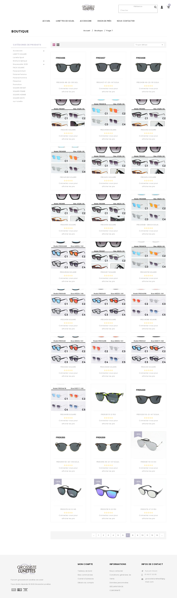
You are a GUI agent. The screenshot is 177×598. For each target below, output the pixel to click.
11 (147, 535)
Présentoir (17, 81)
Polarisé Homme (20, 78)
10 (142, 535)
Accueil (46, 21)
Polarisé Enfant (19, 71)
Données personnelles (119, 583)
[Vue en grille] (54, 44)
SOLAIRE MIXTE (19, 98)
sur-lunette (18, 101)
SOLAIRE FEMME (19, 91)
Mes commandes (85, 575)
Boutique (99, 30)
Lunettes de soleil (65, 21)
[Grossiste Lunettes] (88, 8)
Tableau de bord (85, 571)
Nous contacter (125, 21)
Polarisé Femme (19, 74)
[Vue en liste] (58, 44)
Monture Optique (20, 61)
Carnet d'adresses (86, 579)
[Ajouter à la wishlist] (70, 74)
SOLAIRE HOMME (19, 94)
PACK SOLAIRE (18, 67)
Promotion (17, 84)
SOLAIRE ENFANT (19, 88)
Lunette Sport (18, 57)
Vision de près (104, 21)
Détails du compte (86, 583)
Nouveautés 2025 (20, 64)
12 (152, 535)
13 (157, 535)
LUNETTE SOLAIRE (20, 54)
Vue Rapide (65, 74)
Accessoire (86, 21)
